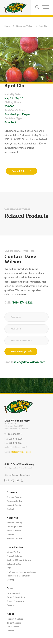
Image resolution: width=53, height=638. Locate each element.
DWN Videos (13, 626)
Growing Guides (14, 501)
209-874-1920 (15, 439)
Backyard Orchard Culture (19, 560)
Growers (12, 492)
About (10, 613)
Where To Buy (13, 552)
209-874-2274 (15, 443)
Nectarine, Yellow (24, 26)
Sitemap (10, 579)
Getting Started (14, 564)
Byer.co (14, 475)
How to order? (13, 593)
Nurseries (12, 517)
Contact (10, 509)
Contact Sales (19, 171)
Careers (10, 605)
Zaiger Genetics (14, 622)
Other (10, 588)
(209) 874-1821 (22, 303)
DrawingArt (26, 475)
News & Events (14, 505)
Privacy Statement (15, 601)
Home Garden (15, 547)
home (7, 26)
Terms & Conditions (16, 597)
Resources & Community (18, 575)
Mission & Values (15, 618)
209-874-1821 (15, 434)
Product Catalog (14, 497)
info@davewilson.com (20, 452)
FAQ (9, 568)
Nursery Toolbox (14, 538)
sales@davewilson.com (29, 362)
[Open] (45, 7)
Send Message (18, 351)
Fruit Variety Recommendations (21, 572)
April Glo (43, 26)
